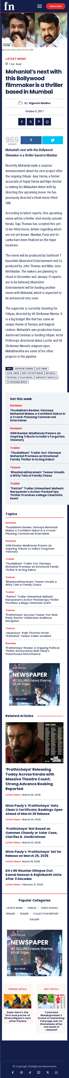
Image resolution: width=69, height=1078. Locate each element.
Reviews (16, 405)
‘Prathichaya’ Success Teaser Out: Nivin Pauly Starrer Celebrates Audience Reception (32, 618)
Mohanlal (51, 373)
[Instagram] (21, 1072)
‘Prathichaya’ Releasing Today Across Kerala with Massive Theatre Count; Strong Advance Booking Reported (30, 779)
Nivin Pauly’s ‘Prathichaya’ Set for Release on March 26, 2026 (33, 853)
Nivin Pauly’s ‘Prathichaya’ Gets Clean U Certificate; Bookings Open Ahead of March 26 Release (34, 809)
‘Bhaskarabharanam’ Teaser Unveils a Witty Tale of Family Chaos (37, 474)
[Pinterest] (39, 121)
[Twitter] (30, 121)
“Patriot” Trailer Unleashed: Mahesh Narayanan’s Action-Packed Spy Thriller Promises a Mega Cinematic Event (36, 493)
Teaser (15, 467)
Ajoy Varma (41, 369)
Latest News (16, 58)
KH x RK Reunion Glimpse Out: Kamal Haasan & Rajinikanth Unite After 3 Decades (33, 874)
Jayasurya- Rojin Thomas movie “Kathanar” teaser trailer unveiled (28, 634)
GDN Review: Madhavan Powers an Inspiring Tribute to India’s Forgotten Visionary (37, 436)
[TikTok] (30, 1072)
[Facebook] (22, 121)
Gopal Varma (13, 373)
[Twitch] (39, 1072)
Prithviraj (12, 378)
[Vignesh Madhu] (21, 103)
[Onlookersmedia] (9, 6)
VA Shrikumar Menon (17, 382)
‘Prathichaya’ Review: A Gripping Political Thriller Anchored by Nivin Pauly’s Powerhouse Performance (32, 651)
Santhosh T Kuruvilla (46, 378)
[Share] (31, 140)
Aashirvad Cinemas (24, 369)
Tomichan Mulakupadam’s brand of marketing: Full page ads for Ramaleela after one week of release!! (51, 1021)
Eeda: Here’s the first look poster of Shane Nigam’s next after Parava (17, 1016)
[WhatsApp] (47, 121)
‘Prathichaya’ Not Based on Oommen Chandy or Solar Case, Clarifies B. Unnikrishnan (31, 832)
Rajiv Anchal (26, 378)
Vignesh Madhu (39, 103)
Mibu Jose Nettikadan (32, 373)
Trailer (15, 447)
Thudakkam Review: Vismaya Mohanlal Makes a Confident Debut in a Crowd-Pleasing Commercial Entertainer (37, 415)
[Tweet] (52, 140)
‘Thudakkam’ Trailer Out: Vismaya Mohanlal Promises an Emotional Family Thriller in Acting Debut (35, 456)
